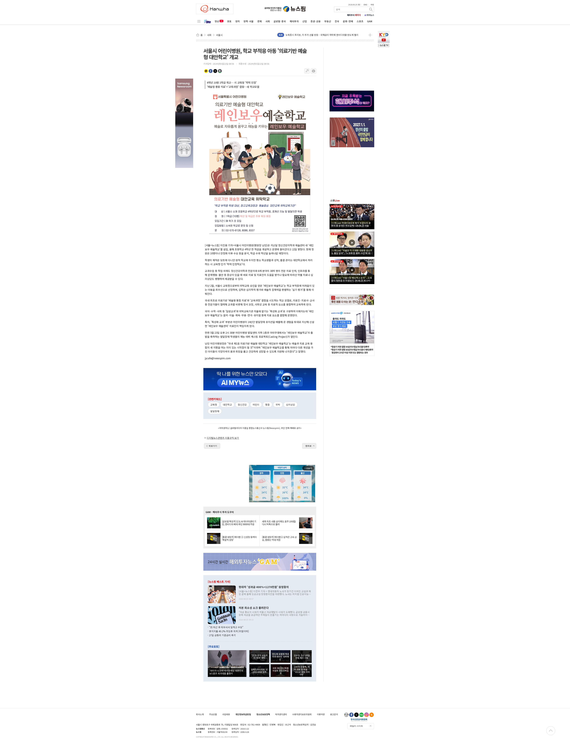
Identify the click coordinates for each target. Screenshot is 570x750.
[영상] (352, 216)
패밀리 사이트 (356, 726)
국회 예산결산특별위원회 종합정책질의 (281, 671)
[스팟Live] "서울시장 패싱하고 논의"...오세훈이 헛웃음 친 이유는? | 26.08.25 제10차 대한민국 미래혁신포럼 (351, 279)
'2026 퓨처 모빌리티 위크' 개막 (259, 656)
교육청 (213, 404)
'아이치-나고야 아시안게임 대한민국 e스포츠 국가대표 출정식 (226, 672)
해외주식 (354, 15)
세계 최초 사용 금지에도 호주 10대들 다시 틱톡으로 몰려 (279, 523)
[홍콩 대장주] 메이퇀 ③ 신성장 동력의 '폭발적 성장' (239, 538)
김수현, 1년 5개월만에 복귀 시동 (302, 656)
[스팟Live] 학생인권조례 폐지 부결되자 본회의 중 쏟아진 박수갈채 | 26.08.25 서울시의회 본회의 (351, 224)
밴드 (220, 71)
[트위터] (356, 715)
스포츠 (360, 21)
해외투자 (294, 21)
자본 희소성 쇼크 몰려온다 (254, 607)
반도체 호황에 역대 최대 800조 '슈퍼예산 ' (280, 656)
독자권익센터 (281, 714)
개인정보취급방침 (243, 714)
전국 (337, 21)
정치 (237, 21)
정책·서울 (248, 21)
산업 (304, 21)
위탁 (278, 404)
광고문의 (334, 714)
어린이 (256, 404)
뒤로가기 (213, 446)
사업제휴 (226, 714)
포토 (229, 21)
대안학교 (227, 404)
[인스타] (366, 715)
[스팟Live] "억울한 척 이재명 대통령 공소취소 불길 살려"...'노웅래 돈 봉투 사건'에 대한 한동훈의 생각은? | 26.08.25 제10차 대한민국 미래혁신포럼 (351, 251)
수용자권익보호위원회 (302, 714)
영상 (217, 21)
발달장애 (214, 411)
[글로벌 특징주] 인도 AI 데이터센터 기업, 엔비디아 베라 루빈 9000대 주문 (239, 523)
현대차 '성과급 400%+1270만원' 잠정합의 (264, 587)
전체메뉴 (199, 21)
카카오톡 (206, 71)
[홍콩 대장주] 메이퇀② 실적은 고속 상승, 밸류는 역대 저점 (279, 538)
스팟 (335, 200)
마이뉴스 (369, 15)
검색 (371, 9)
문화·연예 (348, 21)
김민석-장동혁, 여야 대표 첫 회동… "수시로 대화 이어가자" (302, 670)
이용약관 (321, 714)
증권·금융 (316, 21)
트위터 (215, 71)
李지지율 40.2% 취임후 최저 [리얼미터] (229, 631)
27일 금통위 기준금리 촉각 (222, 635)
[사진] (222, 594)
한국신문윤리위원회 (359, 719)
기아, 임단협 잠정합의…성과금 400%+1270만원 (308, 35)
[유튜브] (346, 715)
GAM (369, 21)
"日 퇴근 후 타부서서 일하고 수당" (226, 627)
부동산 (327, 21)
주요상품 (213, 714)
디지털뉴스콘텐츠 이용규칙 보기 (223, 438)
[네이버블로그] (361, 715)
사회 (267, 21)
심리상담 (290, 404)
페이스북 (211, 71)
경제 (259, 21)
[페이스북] (351, 715)
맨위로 (308, 446)
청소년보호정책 (263, 714)
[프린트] (313, 71)
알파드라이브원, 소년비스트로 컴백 (259, 670)
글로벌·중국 (280, 21)
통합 (267, 404)
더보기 (370, 35)
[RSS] (371, 715)
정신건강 (242, 404)
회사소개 (200, 714)
